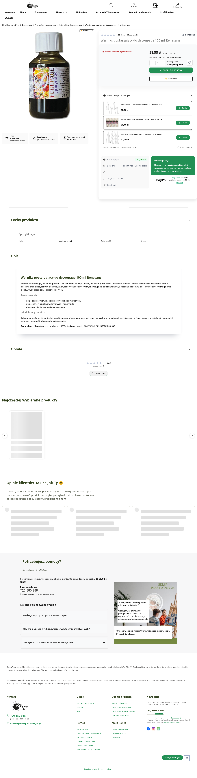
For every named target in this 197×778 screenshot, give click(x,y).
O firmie (80, 707)
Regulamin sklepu (84, 737)
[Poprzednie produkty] (5, 435)
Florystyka (61, 12)
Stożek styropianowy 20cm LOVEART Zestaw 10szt (142, 134)
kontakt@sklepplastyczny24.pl (25, 723)
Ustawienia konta (119, 733)
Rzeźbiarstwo (167, 12)
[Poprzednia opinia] (5, 514)
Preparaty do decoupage (45, 25)
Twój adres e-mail (155, 711)
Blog (79, 711)
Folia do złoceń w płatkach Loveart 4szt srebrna (141, 120)
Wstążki (9, 18)
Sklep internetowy (97, 769)
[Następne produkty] (192, 435)
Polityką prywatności (171, 722)
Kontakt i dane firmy (85, 703)
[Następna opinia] (192, 514)
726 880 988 (18, 716)
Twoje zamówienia (120, 729)
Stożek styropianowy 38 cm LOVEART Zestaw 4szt (141, 105)
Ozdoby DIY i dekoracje (108, 12)
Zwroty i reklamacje (120, 715)
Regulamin (175, 718)
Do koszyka (27, 455)
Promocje (10, 12)
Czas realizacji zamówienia (124, 711)
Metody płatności (119, 703)
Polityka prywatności (86, 741)
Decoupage (41, 12)
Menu (23, 12)
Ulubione (116, 737)
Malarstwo (81, 12)
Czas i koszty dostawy (121, 707)
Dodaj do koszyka (173, 70)
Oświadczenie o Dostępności (90, 733)
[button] (190, 63)
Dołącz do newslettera (159, 714)
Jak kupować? (83, 729)
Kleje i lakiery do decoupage (70, 25)
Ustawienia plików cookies (89, 749)
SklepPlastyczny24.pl (10, 25)
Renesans (190, 35)
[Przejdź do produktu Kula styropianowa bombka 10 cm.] (26, 428)
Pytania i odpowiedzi (86, 745)
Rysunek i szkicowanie (140, 12)
